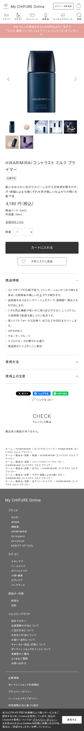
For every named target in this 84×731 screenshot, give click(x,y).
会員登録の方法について (25, 625)
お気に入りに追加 (42, 261)
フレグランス (18, 585)
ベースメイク (18, 566)
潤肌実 (15, 527)
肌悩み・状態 (16, 593)
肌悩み (15, 600)
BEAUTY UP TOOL (22, 545)
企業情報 (13, 678)
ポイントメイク (19, 571)
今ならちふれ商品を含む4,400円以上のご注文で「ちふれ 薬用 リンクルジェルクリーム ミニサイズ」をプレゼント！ (42, 30)
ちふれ (15, 517)
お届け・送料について (23, 639)
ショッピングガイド (19, 614)
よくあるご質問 (19, 658)
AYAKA (15, 522)
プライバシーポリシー (20, 691)
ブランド (13, 510)
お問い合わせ (19, 663)
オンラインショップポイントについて (31, 649)
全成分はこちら (14, 222)
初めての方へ (19, 621)
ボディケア (17, 580)
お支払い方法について (23, 635)
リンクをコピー (45, 399)
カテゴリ (13, 554)
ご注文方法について (22, 630)
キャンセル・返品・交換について (28, 644)
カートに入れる (42, 247)
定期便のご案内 (20, 654)
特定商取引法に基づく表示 (23, 705)
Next (76, 79)
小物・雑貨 (17, 575)
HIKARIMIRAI (19, 531)
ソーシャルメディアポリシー (23, 698)
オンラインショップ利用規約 (23, 684)
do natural (18, 541)
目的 (13, 605)
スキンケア (17, 561)
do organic (18, 536)
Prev (8, 79)
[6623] (12, 127)
